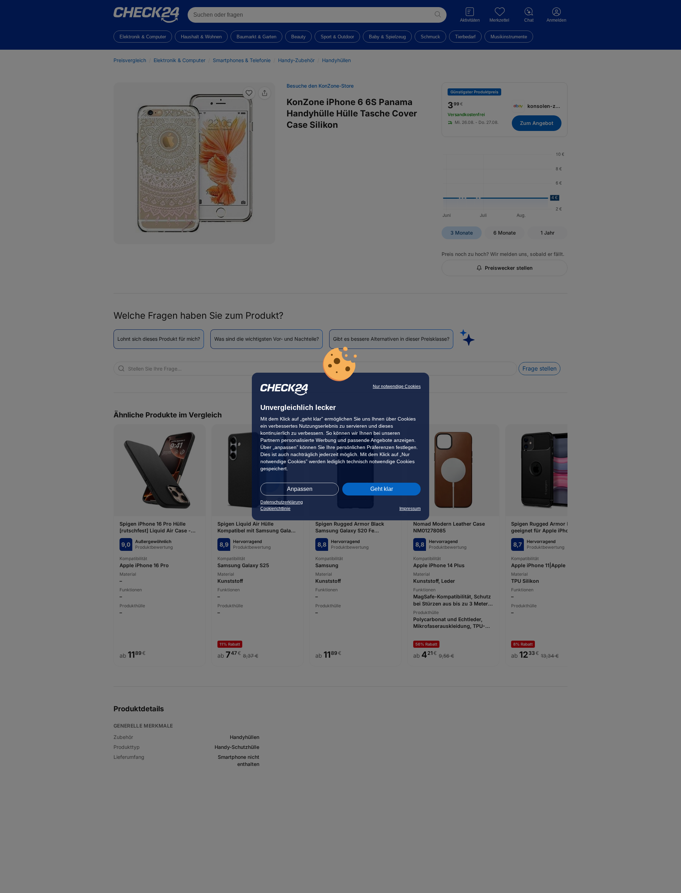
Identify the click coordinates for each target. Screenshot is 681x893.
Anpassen (299, 489)
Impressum (410, 508)
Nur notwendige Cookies (397, 386)
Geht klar (381, 489)
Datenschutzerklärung (281, 502)
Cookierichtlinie (275, 508)
